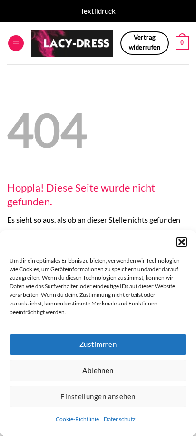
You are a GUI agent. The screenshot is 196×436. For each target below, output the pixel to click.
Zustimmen (98, 344)
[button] (181, 242)
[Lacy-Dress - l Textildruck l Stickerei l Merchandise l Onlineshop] (72, 43)
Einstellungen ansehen (97, 396)
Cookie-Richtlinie (77, 419)
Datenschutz (120, 419)
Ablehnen (98, 370)
